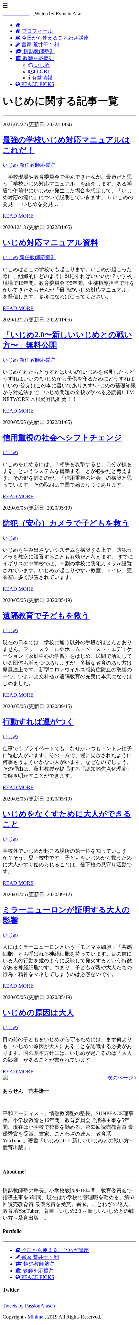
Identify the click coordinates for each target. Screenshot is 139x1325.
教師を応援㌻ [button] (37, 58)
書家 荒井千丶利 (39, 44)
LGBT (42, 71)
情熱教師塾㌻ (38, 51)
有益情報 (41, 77)
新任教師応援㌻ (37, 165)
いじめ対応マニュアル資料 (50, 242)
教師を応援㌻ (37, 1270)
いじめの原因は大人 (38, 1012)
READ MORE (18, 216)
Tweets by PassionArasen (29, 1305)
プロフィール (36, 31)
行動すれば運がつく (38, 721)
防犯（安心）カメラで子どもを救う (66, 523)
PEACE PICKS (37, 84)
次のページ (120, 1077)
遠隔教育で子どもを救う (46, 615)
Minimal (36, 1316)
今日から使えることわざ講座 (54, 38)
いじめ (41, 65)
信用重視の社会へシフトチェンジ (62, 437)
